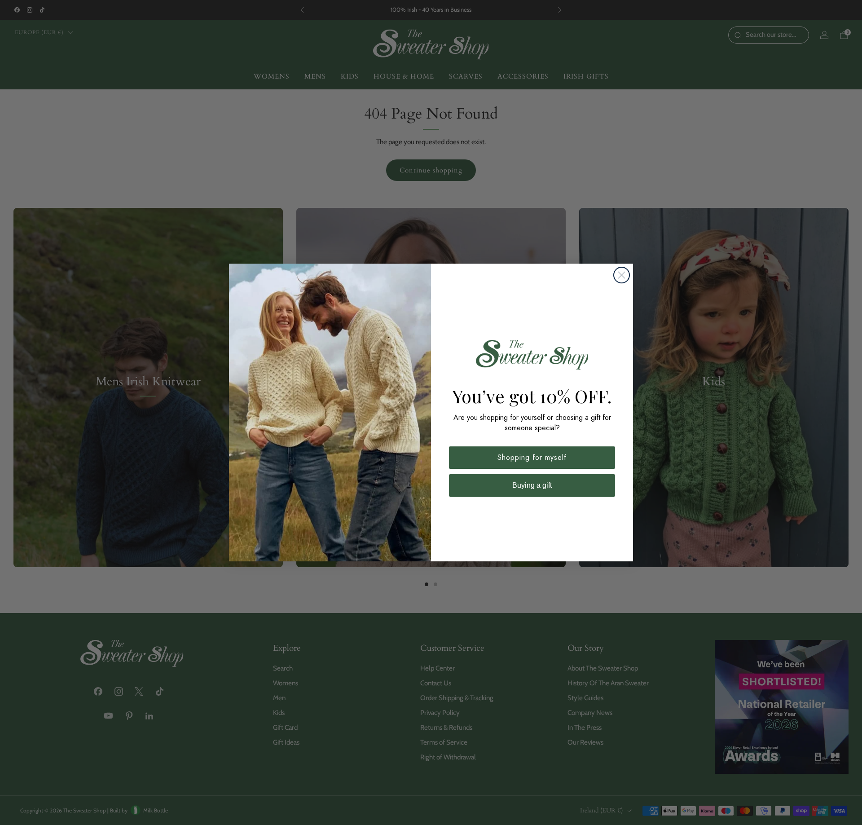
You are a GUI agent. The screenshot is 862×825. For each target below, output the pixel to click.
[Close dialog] (621, 275)
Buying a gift (532, 485)
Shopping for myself (532, 457)
